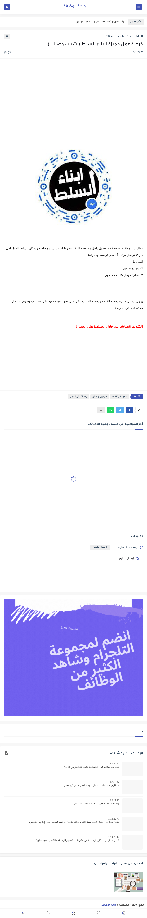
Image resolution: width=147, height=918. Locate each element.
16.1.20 (112, 763)
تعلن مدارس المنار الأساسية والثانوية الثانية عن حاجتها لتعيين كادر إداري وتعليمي (74, 822)
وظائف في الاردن (78, 397)
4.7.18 (113, 782)
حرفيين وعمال (99, 397)
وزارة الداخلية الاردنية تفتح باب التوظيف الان (96, 22)
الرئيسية (135, 36)
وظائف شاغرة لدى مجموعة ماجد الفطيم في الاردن (91, 767)
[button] (129, 410)
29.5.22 (112, 818)
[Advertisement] (73, 104)
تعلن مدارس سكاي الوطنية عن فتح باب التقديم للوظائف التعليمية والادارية (77, 840)
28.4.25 (112, 837)
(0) (6, 52)
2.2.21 (113, 800)
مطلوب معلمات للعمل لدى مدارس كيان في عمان (91, 785)
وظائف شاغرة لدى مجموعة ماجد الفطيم (96, 804)
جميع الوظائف (113, 36)
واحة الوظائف (73, 7)
